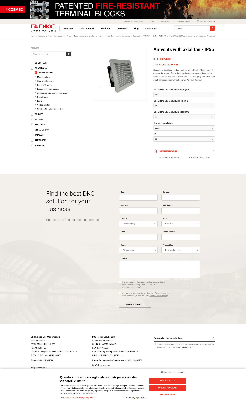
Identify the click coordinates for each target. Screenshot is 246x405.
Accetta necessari (167, 388)
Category (124, 218)
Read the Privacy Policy (131, 287)
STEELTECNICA (42, 130)
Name (122, 192)
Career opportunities (133, 21)
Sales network (86, 28)
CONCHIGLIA (41, 68)
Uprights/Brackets (44, 85)
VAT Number (168, 205)
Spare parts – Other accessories (50, 109)
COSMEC (39, 114)
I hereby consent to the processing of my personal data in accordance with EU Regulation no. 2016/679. (143, 284)
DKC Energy (166, 21)
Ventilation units (215, 36)
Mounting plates (43, 77)
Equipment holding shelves (48, 89)
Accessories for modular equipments (52, 93)
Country (123, 245)
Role (165, 218)
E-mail (123, 232)
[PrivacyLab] (140, 397)
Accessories (201, 36)
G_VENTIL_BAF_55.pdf (169, 157)
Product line (168, 245)
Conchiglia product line (57, 36)
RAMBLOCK (40, 140)
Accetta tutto (167, 381)
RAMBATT (39, 135)
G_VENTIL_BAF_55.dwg (200, 157)
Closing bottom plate (45, 81)
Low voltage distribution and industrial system (86, 36)
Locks (39, 101)
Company (68, 28)
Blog (136, 28)
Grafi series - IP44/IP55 (141, 36)
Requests (124, 258)
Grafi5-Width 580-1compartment (181, 36)
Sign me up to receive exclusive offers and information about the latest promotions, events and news (146, 294)
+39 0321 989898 (45, 360)
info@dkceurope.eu (39, 367)
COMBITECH (41, 63)
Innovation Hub (183, 21)
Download (122, 28)
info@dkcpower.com (101, 365)
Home (33, 36)
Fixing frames (42, 97)
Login (152, 21)
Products (105, 28)
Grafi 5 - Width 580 (159, 36)
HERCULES (40, 124)
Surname (166, 192)
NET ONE (39, 119)
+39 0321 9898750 (133, 360)
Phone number (169, 232)
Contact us (151, 28)
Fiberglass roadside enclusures (118, 36)
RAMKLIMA (40, 145)
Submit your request (135, 304)
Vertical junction (43, 105)
